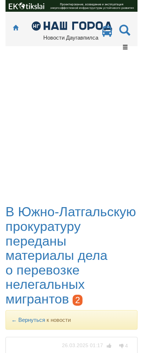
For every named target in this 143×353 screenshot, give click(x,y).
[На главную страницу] (15, 28)
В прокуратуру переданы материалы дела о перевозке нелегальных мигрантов (71, 255)
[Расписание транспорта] (107, 33)
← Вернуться (28, 320)
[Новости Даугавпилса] (71, 25)
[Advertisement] (71, 129)
